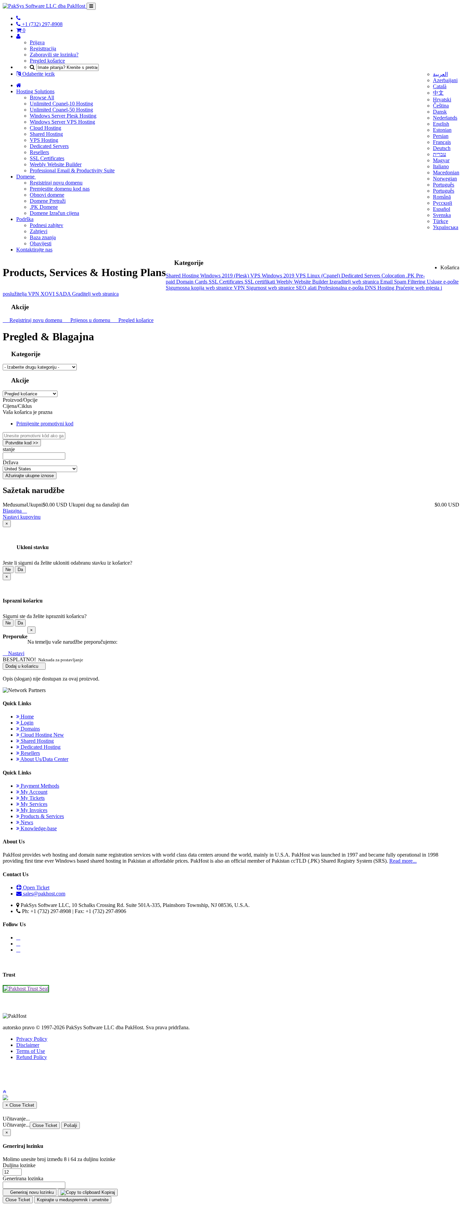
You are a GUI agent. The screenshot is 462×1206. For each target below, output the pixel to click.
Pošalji (70, 1125)
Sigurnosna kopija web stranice (200, 288)
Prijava (37, 42)
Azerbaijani (445, 80)
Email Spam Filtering (403, 282)
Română (442, 197)
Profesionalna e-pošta (341, 288)
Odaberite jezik (38, 74)
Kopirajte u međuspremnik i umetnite (73, 1199)
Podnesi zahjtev (46, 225)
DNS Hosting (380, 288)
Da (20, 569)
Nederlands (445, 118)
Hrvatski (442, 99)
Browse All (42, 97)
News (26, 822)
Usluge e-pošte (443, 282)
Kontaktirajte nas (34, 249)
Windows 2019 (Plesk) (225, 275)
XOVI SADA (56, 294)
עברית (439, 154)
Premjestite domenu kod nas (60, 189)
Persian (440, 136)
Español (441, 209)
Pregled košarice (47, 61)
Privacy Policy (31, 1039)
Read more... (403, 861)
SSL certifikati (260, 282)
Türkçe (440, 221)
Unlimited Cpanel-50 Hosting (61, 110)
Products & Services (41, 816)
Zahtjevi (38, 231)
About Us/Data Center (43, 759)
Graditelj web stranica (95, 294)
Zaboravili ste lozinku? (54, 54)
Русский (442, 203)
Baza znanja (43, 237)
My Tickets (32, 798)
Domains (29, 729)
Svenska (442, 215)
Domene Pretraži (48, 201)
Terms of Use (30, 1051)
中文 (438, 93)
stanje (9, 449)
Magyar (441, 160)
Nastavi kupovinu (22, 517)
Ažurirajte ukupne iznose (29, 475)
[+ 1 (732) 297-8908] (18, 18)
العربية (440, 74)
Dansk (440, 112)
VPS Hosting (44, 140)
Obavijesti (40, 243)
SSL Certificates (47, 158)
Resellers (39, 152)
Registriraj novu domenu (56, 183)
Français (442, 142)
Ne (8, 569)
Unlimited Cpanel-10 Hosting (61, 103)
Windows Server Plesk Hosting (63, 116)
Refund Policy (31, 1057)
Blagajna (13, 511)
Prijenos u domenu (90, 320)
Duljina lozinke (19, 1165)
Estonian (442, 130)
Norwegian (445, 178)
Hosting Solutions (35, 91)
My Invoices (33, 810)
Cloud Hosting (45, 128)
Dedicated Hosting (40, 747)
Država (10, 462)
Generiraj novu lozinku (31, 1192)
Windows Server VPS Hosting (62, 122)
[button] (4, 1091)
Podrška (24, 219)
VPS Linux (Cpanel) (318, 275)
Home (26, 716)
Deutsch (442, 148)
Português (443, 185)
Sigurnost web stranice (271, 288)
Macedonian (446, 172)
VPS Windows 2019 (273, 275)
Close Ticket (44, 1125)
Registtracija (43, 48)
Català (439, 86)
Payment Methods (39, 786)
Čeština (441, 105)
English (441, 124)
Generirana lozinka (23, 1178)
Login (26, 722)
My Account (33, 792)
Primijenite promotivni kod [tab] (44, 423)
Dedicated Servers (49, 146)
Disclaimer (27, 1045)
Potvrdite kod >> (21, 442)
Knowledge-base (38, 828)
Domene (26, 176)
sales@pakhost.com (44, 893)
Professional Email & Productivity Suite (72, 170)
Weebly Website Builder (56, 164)
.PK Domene (44, 207)
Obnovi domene (47, 195)
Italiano (441, 166)
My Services (33, 804)
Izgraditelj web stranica (354, 282)
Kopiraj (107, 1192)
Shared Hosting (46, 134)
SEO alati (307, 288)
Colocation (394, 275)
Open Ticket (35, 887)
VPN (240, 288)
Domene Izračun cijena (54, 213)
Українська (445, 227)
